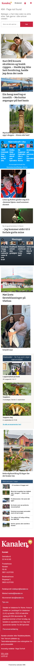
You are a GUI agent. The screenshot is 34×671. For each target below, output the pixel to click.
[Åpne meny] (31, 3)
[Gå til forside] (6, 3)
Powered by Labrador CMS (17, 665)
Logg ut (4, 656)
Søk (26, 24)
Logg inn (25, 3)
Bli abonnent (18, 3)
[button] (2, 142)
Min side (4, 653)
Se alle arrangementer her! (12, 424)
